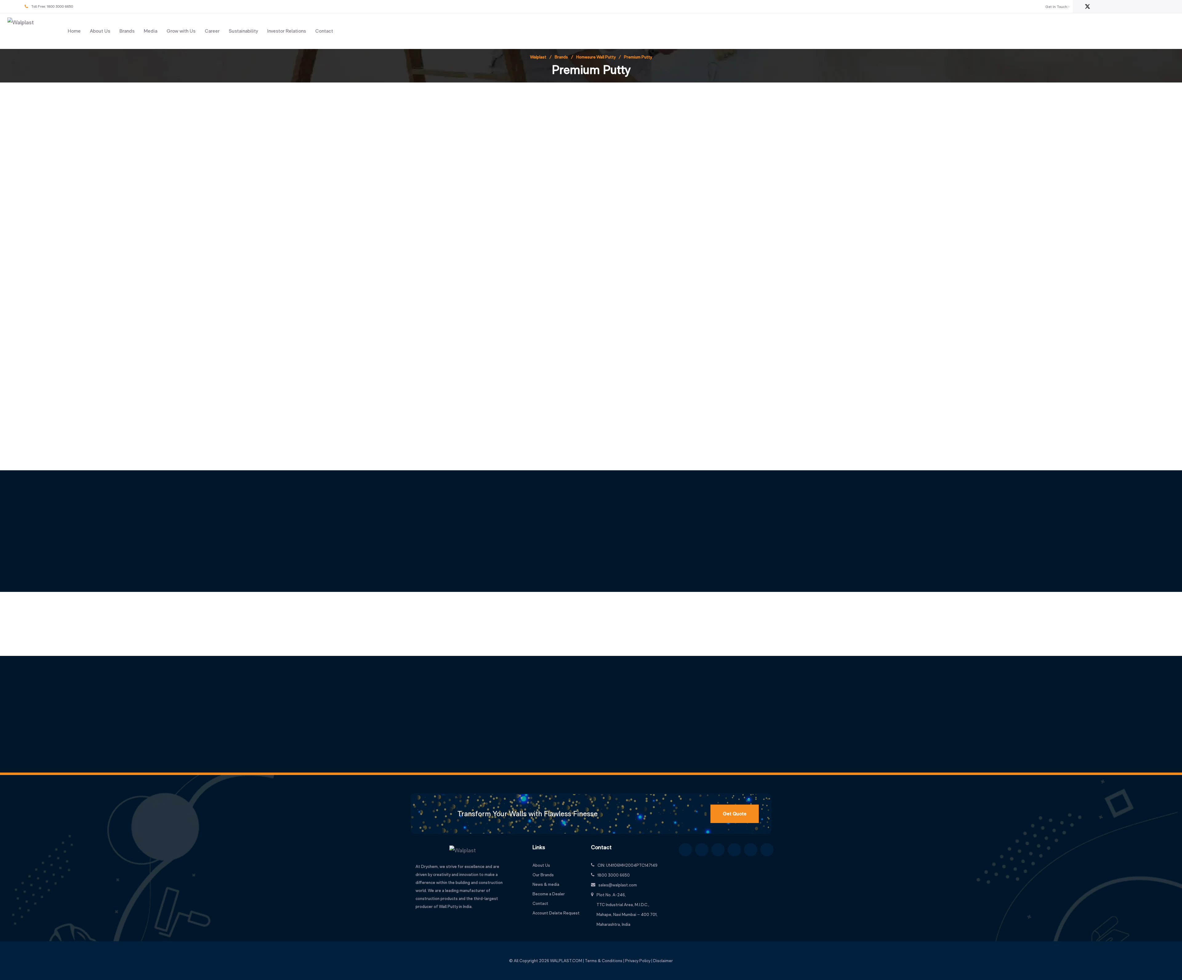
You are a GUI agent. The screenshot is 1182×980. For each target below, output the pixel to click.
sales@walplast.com (617, 884)
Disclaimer (663, 960)
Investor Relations (286, 31)
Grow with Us (181, 31)
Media (150, 31)
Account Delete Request (556, 912)
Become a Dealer (549, 893)
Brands (127, 31)
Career (212, 31)
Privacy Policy (637, 960)
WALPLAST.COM (566, 960)
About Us (100, 31)
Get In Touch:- (1057, 7)
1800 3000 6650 (60, 6)
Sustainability (243, 31)
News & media (546, 884)
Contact (324, 31)
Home (74, 31)
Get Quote (734, 814)
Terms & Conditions (603, 960)
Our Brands (543, 874)
